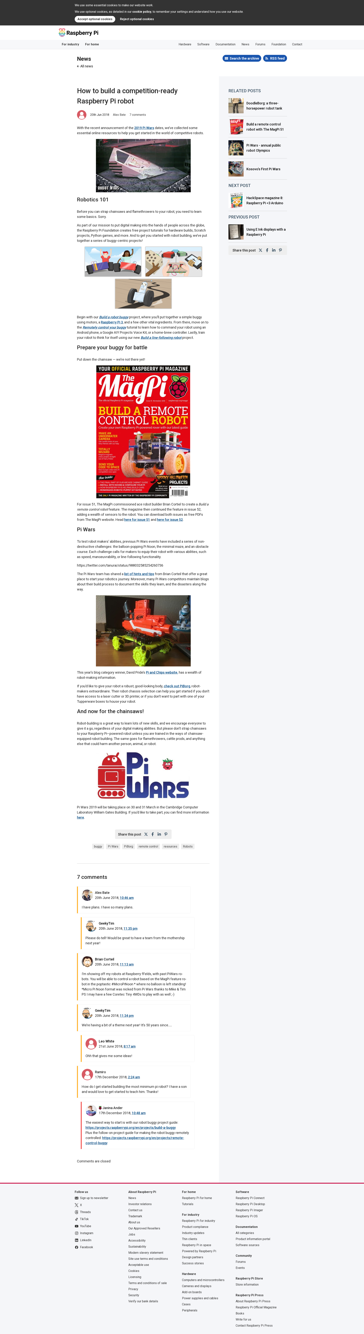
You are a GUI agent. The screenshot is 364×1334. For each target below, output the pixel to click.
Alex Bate (119, 115)
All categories (245, 1233)
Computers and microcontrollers (203, 1280)
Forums (260, 44)
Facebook (86, 1247)
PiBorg (128, 846)
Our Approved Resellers (144, 1228)
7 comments (137, 115)
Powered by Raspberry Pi (199, 1251)
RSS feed (277, 58)
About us (134, 1222)
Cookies (133, 1271)
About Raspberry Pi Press (253, 1301)
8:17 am (130, 1046)
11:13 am (127, 964)
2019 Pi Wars (144, 128)
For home (92, 44)
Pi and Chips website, (162, 672)
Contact (297, 44)
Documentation (225, 44)
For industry (70, 44)
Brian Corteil (104, 959)
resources (170, 846)
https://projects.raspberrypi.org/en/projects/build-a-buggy (131, 1128)
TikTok (84, 1219)
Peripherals (189, 1310)
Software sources (247, 1245)
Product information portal (253, 1239)
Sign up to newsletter (94, 1198)
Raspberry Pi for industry (198, 1221)
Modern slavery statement (145, 1252)
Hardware (185, 44)
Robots (188, 846)
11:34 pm (127, 1016)
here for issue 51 (137, 520)
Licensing (134, 1277)
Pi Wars (113, 846)
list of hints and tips (139, 574)
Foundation (278, 44)
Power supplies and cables (200, 1298)
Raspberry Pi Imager (249, 1210)
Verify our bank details (143, 1301)
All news (86, 66)
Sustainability (137, 1246)
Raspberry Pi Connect (250, 1198)
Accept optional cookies (95, 19)
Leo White (106, 1041)
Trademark (135, 1216)
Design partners (192, 1257)
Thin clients (189, 1239)
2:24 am (134, 1077)
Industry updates (193, 1233)
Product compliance (195, 1227)
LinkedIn (85, 1240)
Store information (247, 1284)
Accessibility (137, 1240)
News (245, 44)
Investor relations (140, 1204)
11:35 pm (130, 928)
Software (203, 44)
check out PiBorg (177, 686)
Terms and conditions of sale (147, 1283)
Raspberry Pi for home (197, 1198)
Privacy (133, 1289)
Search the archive (244, 58)
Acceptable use (138, 1265)
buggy (98, 846)
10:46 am (127, 898)
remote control (148, 846)
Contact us (135, 1210)
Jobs (131, 1234)
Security (133, 1295)
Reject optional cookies (137, 19)
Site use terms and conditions (148, 1259)
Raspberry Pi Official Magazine (256, 1307)
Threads (85, 1212)
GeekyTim (106, 923)
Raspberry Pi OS (247, 1216)
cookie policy (141, 11)
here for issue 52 (170, 520)
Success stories (193, 1263)
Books (240, 1313)
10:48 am (139, 1113)
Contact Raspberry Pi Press (254, 1325)
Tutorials (187, 1204)
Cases (186, 1304)
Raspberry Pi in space (196, 1245)
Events (240, 1268)
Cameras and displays (196, 1286)
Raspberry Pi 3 (112, 322)
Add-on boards (192, 1292)
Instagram (86, 1233)
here (80, 817)
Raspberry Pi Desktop (250, 1204)
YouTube (85, 1226)
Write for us (243, 1319)
